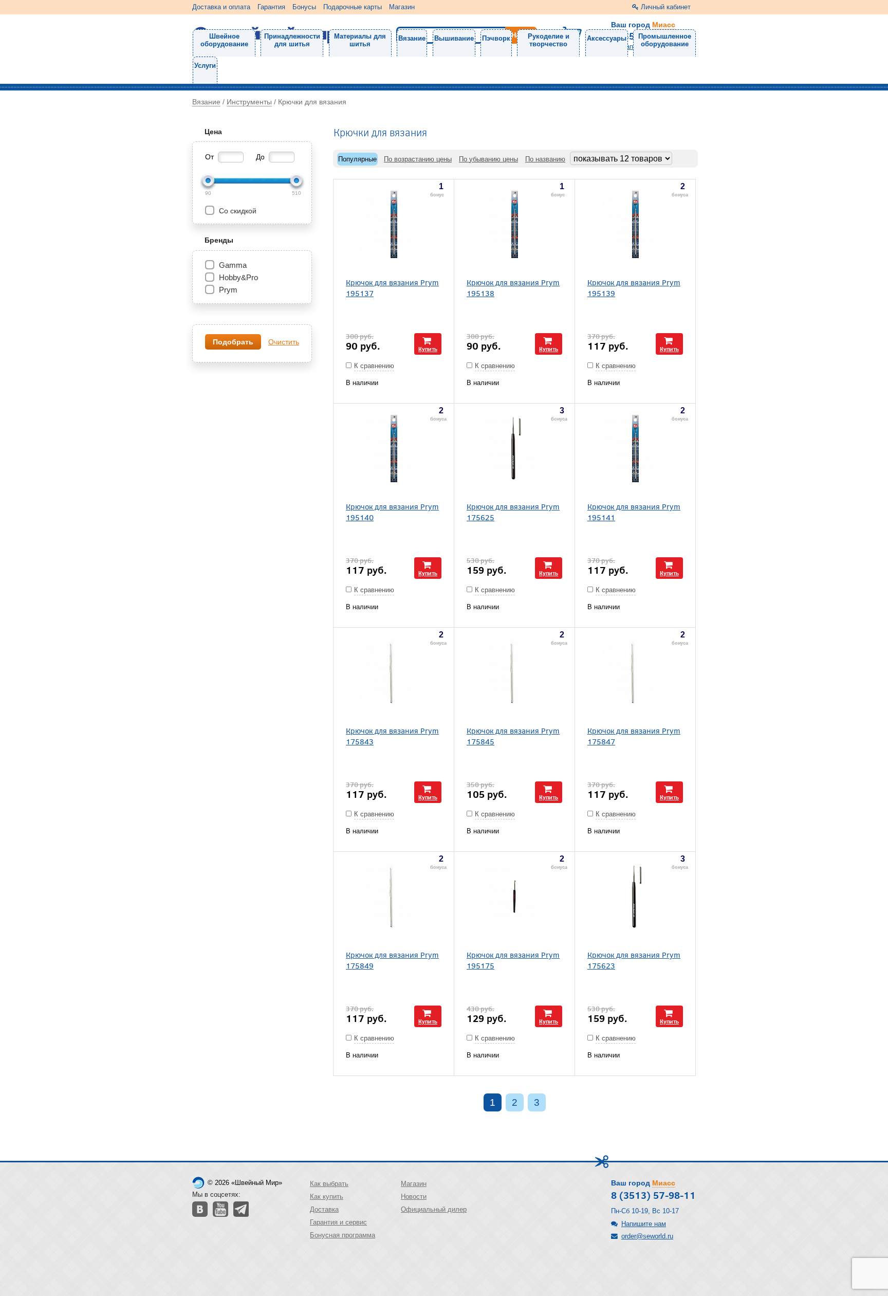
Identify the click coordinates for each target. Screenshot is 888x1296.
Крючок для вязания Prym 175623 (633, 960)
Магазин (402, 7)
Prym (228, 289)
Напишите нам (643, 1224)
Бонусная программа (342, 1235)
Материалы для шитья (360, 40)
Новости (414, 1196)
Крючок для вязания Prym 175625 (513, 511)
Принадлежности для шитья (292, 40)
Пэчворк (496, 38)
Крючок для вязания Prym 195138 (513, 287)
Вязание (411, 38)
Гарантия (271, 7)
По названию (545, 159)
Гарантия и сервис (338, 1222)
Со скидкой (236, 211)
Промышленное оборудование (664, 40)
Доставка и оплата (221, 7)
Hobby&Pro (238, 277)
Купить (427, 349)
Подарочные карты (352, 7)
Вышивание (454, 38)
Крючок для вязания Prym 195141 (633, 511)
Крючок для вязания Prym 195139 (633, 287)
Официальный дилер (434, 1209)
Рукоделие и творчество (548, 40)
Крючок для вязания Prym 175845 (513, 735)
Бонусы (304, 7)
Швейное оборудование (224, 40)
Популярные (357, 159)
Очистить (283, 342)
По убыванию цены (488, 159)
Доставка (324, 1209)
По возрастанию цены (418, 159)
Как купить (326, 1196)
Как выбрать (329, 1184)
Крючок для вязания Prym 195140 (392, 511)
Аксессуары (606, 38)
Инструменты (249, 102)
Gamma (233, 265)
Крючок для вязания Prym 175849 (392, 960)
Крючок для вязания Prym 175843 (392, 735)
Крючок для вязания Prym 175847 (633, 735)
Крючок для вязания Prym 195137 (392, 287)
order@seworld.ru (647, 1236)
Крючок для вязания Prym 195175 (513, 960)
